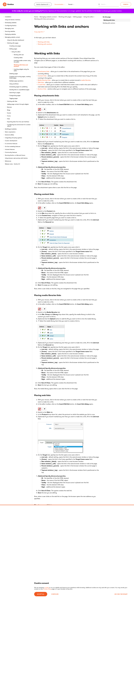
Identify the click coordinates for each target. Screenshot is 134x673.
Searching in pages (14, 92)
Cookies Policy (47, 589)
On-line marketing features (12, 146)
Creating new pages (15, 46)
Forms (9, 116)
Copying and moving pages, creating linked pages (20, 77)
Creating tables (18, 57)
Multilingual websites (11, 129)
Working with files (12, 101)
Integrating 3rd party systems (13, 137)
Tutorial (70, 4)
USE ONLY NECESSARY (121, 594)
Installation (8, 16)
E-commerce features (11, 143)
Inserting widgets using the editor (21, 70)
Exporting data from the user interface (18, 121)
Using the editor (16, 51)
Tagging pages (13, 98)
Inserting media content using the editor (22, 61)
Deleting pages (13, 73)
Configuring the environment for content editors (18, 125)
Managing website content (12, 37)
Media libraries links (44, 80)
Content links (42, 76)
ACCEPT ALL (40, 594)
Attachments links (43, 71)
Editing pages (13, 49)
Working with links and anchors (21, 65)
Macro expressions (10, 132)
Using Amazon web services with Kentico (16, 158)
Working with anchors (45, 44)
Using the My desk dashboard (15, 40)
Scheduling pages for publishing (18, 86)
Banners (9, 107)
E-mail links (41, 84)
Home (36, 17)
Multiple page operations (16, 81)
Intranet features (10, 149)
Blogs (8, 110)
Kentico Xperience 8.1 (42, 4)
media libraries (86, 80)
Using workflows (14, 84)
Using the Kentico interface (12, 19)
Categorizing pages (14, 95)
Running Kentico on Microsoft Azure (15, 155)
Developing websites (10, 22)
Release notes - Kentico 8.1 (12, 164)
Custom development (11, 140)
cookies (47, 587)
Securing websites (10, 31)
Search (125, 4)
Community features (11, 152)
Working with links (44, 42)
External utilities (9, 135)
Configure (55, 594)
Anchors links (42, 89)
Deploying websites (10, 34)
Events (9, 113)
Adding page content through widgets (18, 104)
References (8, 161)
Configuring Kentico (10, 25)
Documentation (59, 4)
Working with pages (12, 43)
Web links (41, 82)
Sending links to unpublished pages (19, 89)
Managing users (9, 28)
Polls (8, 119)
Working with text (19, 54)
